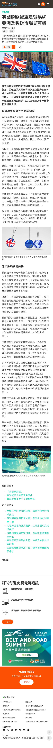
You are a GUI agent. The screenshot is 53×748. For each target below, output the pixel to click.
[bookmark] (49, 738)
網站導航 (29, 717)
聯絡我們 (6, 706)
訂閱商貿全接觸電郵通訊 (11, 710)
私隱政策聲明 (30, 714)
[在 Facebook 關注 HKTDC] (4, 730)
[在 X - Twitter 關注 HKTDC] (8, 730)
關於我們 (29, 702)
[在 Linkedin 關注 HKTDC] (12, 730)
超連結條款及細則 (9, 717)
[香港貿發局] (26, 698)
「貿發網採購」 (15, 491)
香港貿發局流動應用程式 (34, 706)
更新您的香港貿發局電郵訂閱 (36, 710)
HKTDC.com (7, 702)
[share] (49, 732)
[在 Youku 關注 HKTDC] (28, 730)
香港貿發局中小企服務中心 (21, 499)
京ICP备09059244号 (10, 721)
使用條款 (6, 714)
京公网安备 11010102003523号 (37, 721)
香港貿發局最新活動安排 (20, 495)
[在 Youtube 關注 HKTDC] (24, 730)
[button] (48, 4)
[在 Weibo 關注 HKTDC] (16, 730)
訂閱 (8, 622)
